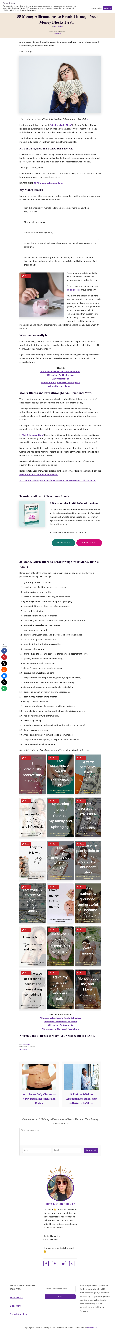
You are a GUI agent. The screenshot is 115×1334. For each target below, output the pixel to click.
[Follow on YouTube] (63, 1263)
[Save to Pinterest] (4, 657)
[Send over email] (4, 688)
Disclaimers (15, 1306)
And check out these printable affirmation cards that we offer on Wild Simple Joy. (57, 480)
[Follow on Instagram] (71, 1263)
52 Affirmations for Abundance (48, 183)
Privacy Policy (16, 1297)
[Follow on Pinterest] (54, 1263)
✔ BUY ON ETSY (89, 543)
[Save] (26, 276)
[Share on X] (4, 682)
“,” (33, 435)
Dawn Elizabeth (58, 26)
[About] (60, 1186)
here (89, 119)
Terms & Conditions (19, 1314)
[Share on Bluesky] (4, 676)
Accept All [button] (107, 8)
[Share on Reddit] (4, 669)
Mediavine (92, 1328)
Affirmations (57, 33)
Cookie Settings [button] (96, 8)
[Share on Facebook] (4, 651)
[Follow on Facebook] (46, 1263)
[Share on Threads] (4, 663)
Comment (91, 1150)
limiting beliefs (73, 290)
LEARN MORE (63, 543)
